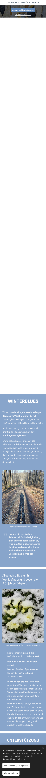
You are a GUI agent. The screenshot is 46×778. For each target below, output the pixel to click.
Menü (42, 7)
